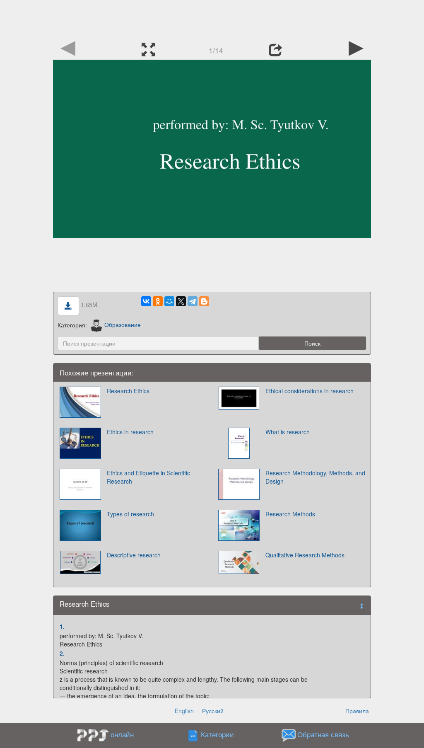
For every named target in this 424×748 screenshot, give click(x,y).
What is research (287, 432)
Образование (122, 324)
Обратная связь (323, 734)
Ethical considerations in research (309, 391)
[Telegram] (193, 301)
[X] (181, 301)
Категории (217, 734)
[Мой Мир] (169, 301)
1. (62, 626)
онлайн (122, 734)
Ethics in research (130, 432)
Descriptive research (134, 555)
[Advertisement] (212, 18)
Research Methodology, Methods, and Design (315, 477)
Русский (213, 711)
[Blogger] (204, 301)
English (184, 711)
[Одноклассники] (158, 301)
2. (62, 653)
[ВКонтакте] (146, 301)
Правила (357, 711)
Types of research (130, 514)
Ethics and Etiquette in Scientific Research (148, 477)
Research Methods (290, 514)
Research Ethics (128, 391)
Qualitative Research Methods (304, 555)
